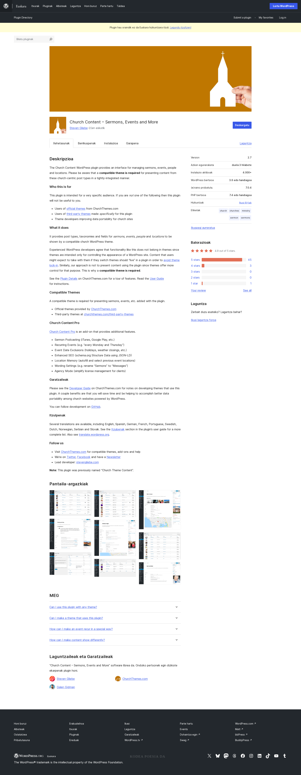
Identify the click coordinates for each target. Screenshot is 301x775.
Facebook (83, 457)
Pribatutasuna (22, 740)
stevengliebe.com (87, 462)
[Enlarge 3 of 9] (86, 557)
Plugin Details (68, 278)
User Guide (157, 278)
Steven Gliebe (79, 128)
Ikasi (127, 723)
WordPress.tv (134, 740)
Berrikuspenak (87, 143)
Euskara (51, 756)
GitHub (95, 406)
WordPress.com (245, 723)
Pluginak (74, 734)
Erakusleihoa (76, 723)
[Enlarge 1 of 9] (86, 494)
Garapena (132, 143)
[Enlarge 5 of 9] (131, 524)
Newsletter (114, 457)
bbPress (241, 734)
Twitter (71, 457)
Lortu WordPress (283, 6)
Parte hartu (186, 723)
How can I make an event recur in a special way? (81, 629)
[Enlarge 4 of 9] (131, 494)
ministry (246, 210)
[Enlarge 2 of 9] (86, 523)
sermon (234, 217)
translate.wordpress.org (94, 434)
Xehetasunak (61, 143)
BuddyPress (243, 740)
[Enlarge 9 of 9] (176, 567)
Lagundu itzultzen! (180, 27)
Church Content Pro (62, 331)
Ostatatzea (20, 734)
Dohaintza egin (190, 734)
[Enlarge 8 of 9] (176, 537)
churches (234, 210)
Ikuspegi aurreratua (203, 227)
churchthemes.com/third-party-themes (109, 314)
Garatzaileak (132, 734)
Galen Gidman (66, 687)
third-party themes (79, 214)
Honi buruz (20, 723)
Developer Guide (80, 388)
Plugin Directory (23, 17)
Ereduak (74, 740)
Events (184, 729)
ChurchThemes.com (103, 309)
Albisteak (19, 729)
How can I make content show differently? (77, 640)
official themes (76, 208)
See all (247, 290)
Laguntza (246, 143)
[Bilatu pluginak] (50, 39)
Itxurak (73, 729)
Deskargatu (242, 125)
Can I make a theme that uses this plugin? (76, 618)
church (223, 210)
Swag (184, 740)
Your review (198, 290)
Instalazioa (111, 143)
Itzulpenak (118, 429)
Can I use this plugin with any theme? (73, 607)
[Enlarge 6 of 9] (131, 563)
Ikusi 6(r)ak (245, 202)
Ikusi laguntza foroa (203, 320)
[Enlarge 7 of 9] (176, 494)
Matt (239, 729)
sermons (245, 217)
